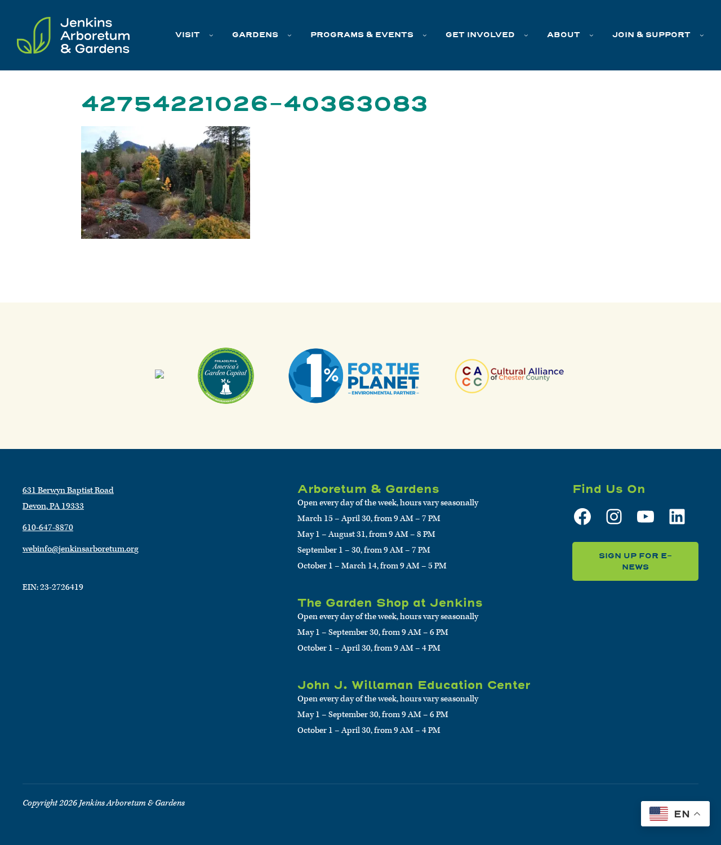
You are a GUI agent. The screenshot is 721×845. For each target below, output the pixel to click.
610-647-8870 (48, 527)
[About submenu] (591, 35)
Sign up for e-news (635, 561)
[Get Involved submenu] (526, 35)
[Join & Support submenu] (702, 35)
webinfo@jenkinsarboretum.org (81, 549)
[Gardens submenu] (289, 35)
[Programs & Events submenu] (424, 35)
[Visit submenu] (211, 35)
